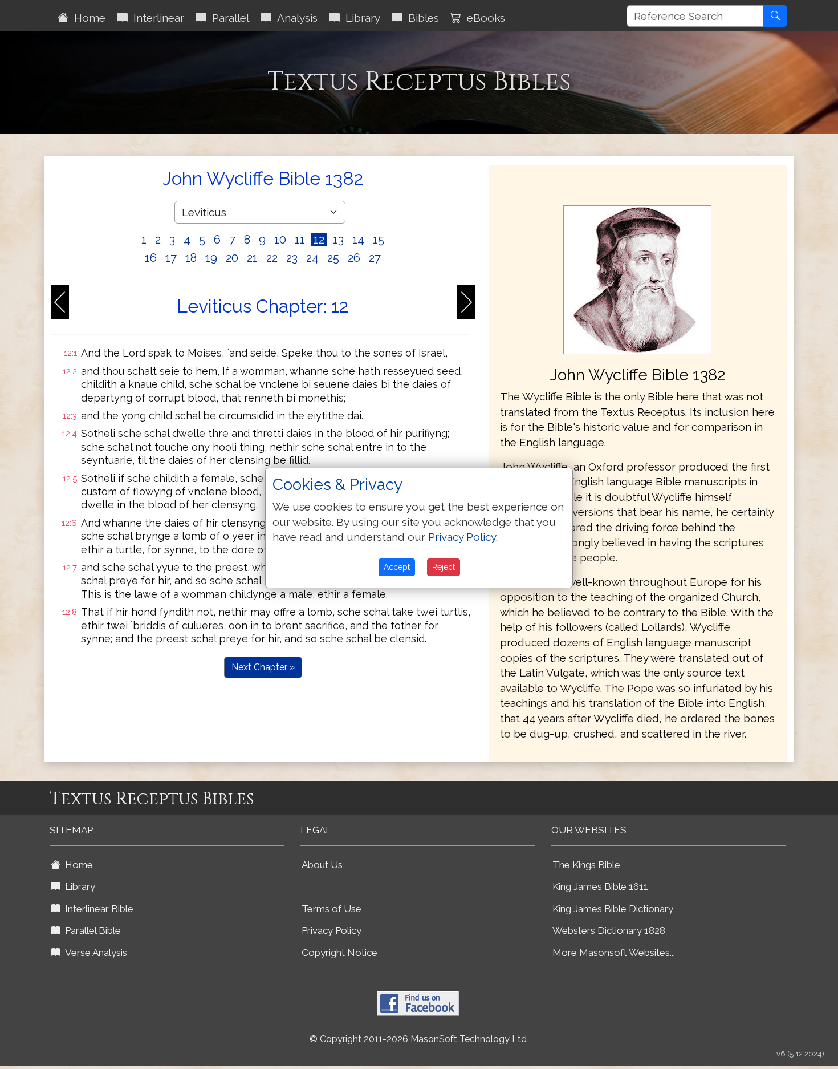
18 (191, 258)
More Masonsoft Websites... (613, 952)
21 (252, 258)
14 (358, 239)
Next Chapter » (263, 667)
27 (375, 258)
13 (338, 239)
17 (171, 258)
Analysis (294, 17)
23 (291, 258)
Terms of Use (331, 908)
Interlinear (156, 17)
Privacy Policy (331, 930)
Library (360, 17)
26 (354, 258)
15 (378, 239)
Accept (397, 567)
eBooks (483, 17)
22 (271, 258)
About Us (322, 864)
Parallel (227, 17)
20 (232, 258)
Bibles (420, 17)
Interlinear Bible (96, 908)
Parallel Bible (90, 930)
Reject (443, 567)
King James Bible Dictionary (612, 908)
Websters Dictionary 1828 (608, 930)
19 (211, 258)
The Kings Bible (586, 864)
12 (319, 239)
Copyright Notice (339, 952)
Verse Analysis (93, 952)
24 (312, 258)
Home (86, 17)
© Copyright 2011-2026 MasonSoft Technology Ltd (418, 1039)
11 (300, 239)
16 (151, 258)
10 (280, 239)
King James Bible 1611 (600, 886)
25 (333, 258)
